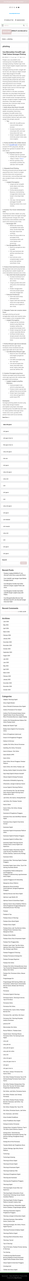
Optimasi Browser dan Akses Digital (13, 893)
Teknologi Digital (7, 1184)
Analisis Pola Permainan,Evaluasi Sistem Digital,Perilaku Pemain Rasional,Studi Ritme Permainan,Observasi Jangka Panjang (15, 715)
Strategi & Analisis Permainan (11, 1124)
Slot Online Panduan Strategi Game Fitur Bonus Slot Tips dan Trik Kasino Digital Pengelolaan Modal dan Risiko (14, 1086)
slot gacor (6, 431)
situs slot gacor (7, 451)
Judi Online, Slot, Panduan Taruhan (12, 801)
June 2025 (6, 662)
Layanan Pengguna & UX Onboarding (13, 879)
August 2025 (6, 655)
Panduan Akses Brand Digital (11, 921)
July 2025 (5, 659)
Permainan (6, 991)
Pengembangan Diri (8, 978)
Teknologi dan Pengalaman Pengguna (13, 1181)
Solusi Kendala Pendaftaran (10, 1117)
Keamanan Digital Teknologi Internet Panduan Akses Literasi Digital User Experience (13, 844)
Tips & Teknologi (7, 1243)
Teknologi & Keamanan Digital (11, 1167)
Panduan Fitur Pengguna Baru (11, 942)
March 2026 (6, 632)
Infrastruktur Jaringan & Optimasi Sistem (14, 784)
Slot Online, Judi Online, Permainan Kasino (14, 1091)
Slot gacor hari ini (8, 445)
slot (4, 485)
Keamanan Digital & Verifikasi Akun (12, 839)
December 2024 (7, 683)
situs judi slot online (8, 1051)
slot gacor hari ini (8, 438)
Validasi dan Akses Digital (10, 1269)
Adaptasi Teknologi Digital (10, 699)
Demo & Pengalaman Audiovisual (12, 734)
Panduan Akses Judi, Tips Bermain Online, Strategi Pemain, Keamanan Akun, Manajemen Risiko (14, 930)
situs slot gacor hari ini (9, 1061)
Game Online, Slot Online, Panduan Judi (13, 766)
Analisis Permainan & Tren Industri (12, 710)
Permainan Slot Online (9, 1006)
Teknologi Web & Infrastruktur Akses (13, 1237)
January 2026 (6, 638)
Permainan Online (8, 1003)
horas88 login (13, 145)
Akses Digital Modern (9, 703)
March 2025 (6, 672)
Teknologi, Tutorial (8, 1240)
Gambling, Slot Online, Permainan (12, 748)
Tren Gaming (6, 1252)
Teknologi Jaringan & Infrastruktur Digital (14, 1216)
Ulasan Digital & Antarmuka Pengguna (13, 1263)
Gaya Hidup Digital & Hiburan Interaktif (13, 773)
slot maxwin (6, 526)
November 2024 (7, 686)
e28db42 (6, 57)
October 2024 (6, 689)
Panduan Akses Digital (9, 924)
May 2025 (5, 666)
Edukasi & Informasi (8, 741)
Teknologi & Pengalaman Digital (11, 1174)
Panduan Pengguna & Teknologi (11, 952)
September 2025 (7, 652)
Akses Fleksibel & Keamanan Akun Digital (14, 706)
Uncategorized (7, 1266)
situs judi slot (7, 1044)
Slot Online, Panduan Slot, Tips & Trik (13, 1107)
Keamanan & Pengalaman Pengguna (12, 813)
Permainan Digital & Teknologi (11, 994)
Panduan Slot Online (8, 963)
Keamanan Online (8, 857)
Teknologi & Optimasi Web (10, 1171)
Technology (6, 1153)
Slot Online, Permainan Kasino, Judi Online (14, 1110)
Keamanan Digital (8, 827)
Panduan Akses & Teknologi (10, 918)
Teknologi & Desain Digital (10, 1164)
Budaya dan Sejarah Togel (10, 725)
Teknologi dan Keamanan (10, 1177)
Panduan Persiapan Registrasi (11, 959)
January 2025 (6, 679)
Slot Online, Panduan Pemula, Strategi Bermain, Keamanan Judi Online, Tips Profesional (13, 1101)
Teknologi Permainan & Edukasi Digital (13, 1230)
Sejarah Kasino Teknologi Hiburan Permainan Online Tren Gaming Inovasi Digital (13, 1035)
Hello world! (22, 611)
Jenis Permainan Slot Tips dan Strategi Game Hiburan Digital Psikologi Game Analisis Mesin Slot (13, 792)
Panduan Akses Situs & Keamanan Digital (14, 938)
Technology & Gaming (9, 1157)
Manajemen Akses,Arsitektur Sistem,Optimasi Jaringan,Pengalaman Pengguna (13, 888)
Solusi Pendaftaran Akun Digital (11, 1120)
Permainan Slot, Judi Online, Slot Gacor (13, 1015)
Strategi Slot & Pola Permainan (11, 1141)
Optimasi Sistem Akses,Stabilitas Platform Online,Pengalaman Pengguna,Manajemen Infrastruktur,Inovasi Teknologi (14, 905)
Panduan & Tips (7, 914)
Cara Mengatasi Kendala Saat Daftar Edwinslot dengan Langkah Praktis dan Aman (14, 585)
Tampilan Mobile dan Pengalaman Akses (14, 1145)
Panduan (5, 911)
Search (4, 560)
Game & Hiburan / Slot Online (11, 751)
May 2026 (5, 625)
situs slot (5, 479)
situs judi (5, 1041)
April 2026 (6, 628)
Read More (5, 417)
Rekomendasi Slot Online (10, 1027)
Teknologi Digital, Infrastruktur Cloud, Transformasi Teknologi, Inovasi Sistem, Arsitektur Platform (14, 1195)
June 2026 (6, 621)
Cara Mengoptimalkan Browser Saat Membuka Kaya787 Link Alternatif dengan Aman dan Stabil (15, 599)
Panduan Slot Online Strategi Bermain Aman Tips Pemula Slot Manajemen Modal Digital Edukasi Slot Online (15, 968)
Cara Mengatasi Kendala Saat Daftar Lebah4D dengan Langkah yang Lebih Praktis (13, 1)
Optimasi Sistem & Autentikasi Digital (13, 900)
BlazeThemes (18, 1278)
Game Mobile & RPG (8, 754)
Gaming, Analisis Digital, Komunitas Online (14, 770)
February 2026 (7, 635)
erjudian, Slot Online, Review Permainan (13, 744)
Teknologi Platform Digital (10, 1233)
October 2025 (6, 649)
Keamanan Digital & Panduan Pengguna (13, 836)
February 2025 (7, 676)
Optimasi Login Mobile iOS (10, 897)
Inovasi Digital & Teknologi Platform (13, 787)
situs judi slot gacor (8, 1048)
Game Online (6, 758)
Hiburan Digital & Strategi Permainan (13, 777)
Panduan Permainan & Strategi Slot (12, 956)
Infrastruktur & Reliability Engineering (13, 780)
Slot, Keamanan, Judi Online (10, 1114)
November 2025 (7, 645)
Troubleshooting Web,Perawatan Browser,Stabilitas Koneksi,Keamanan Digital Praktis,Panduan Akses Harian (13, 1257)
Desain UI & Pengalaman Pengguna (12, 737)
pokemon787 (6, 1023)
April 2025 (6, 669)
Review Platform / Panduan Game (12, 1030)
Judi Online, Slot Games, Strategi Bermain (14, 797)
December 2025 (7, 642)
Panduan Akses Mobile (9, 935)
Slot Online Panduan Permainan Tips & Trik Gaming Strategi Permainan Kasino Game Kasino (14, 1078)
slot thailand (6, 519)
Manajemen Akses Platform (10, 883)
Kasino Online (7, 804)
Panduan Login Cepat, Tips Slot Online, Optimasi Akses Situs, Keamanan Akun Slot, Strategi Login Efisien (13, 947)
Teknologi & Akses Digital (10, 1160)
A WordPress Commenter (10, 611)
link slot (5, 458)
